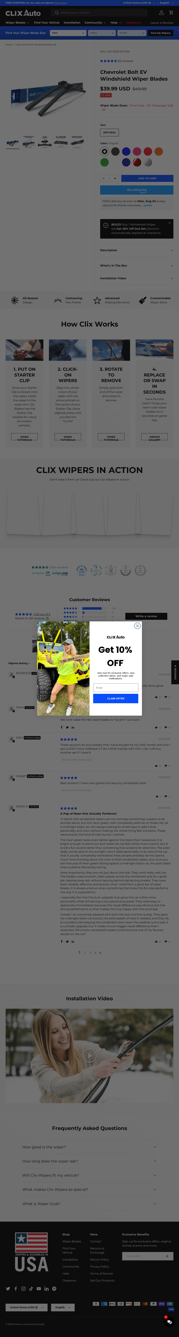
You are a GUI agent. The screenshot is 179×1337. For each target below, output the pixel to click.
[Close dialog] (137, 626)
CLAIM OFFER (115, 698)
